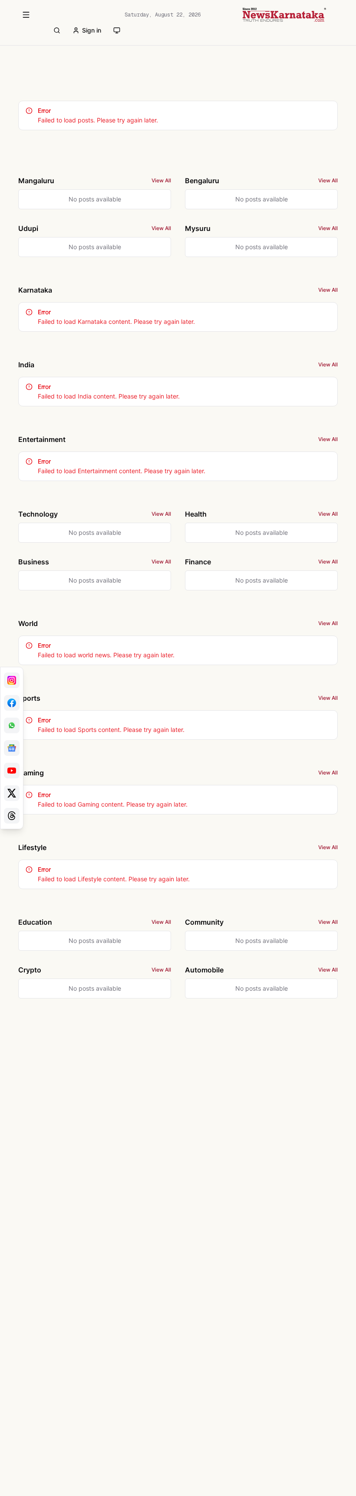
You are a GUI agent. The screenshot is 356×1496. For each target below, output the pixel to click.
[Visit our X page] (12, 793)
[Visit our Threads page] (12, 816)
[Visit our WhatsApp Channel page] (12, 725)
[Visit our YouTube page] (12, 770)
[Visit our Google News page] (12, 748)
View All (161, 180)
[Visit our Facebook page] (12, 703)
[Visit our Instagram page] (12, 680)
